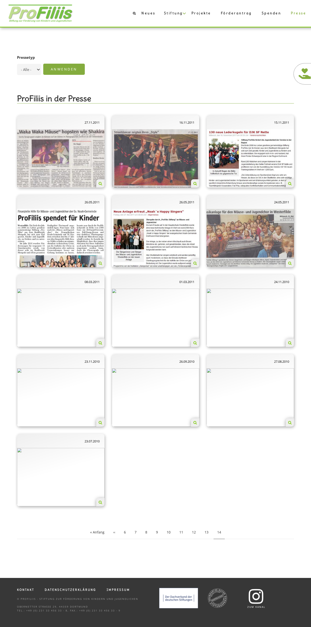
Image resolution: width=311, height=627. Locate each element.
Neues (148, 13)
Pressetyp (26, 57)
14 (221, 534)
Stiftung (173, 13)
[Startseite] (41, 12)
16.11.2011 (186, 122)
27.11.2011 (92, 122)
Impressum (118, 590)
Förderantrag (236, 13)
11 (183, 532)
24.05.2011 (281, 202)
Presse (298, 13)
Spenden (271, 13)
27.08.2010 (281, 361)
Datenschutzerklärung (70, 590)
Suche (131, 14)
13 (208, 532)
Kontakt (25, 590)
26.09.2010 (186, 361)
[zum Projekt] (100, 183)
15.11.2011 (281, 122)
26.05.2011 (92, 202)
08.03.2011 (92, 282)
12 (195, 532)
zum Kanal (256, 607)
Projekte (201, 13)
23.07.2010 (92, 441)
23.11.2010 (92, 361)
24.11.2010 (281, 282)
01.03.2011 (186, 282)
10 (170, 532)
